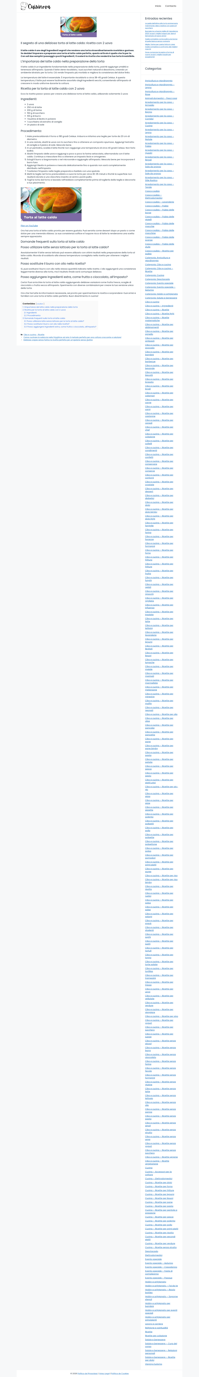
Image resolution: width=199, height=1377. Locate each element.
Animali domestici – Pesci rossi (161, 98)
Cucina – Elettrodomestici (158, 1178)
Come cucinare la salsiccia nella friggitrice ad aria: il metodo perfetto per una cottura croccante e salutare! (72, 337)
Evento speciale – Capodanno (161, 1267)
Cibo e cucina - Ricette (34, 334)
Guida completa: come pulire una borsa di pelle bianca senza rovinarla (161, 40)
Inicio (158, 6)
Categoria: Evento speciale (159, 283)
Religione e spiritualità (156, 1327)
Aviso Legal (104, 1373)
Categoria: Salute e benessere (161, 297)
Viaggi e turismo (153, 1364)
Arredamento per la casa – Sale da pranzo (159, 172)
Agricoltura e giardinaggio (158, 80)
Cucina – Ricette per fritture (159, 1190)
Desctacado (151, 1251)
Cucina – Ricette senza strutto (161, 1247)
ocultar (40, 304)
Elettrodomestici (153, 1255)
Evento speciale (153, 1259)
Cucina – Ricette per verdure (160, 1243)
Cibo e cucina (152, 301)
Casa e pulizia (152, 191)
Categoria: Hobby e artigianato (161, 293)
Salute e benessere (155, 1339)
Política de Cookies (120, 1373)
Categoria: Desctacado (157, 279)
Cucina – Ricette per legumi (159, 1194)
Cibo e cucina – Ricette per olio (161, 714)
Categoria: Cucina (154, 275)
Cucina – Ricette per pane (159, 1202)
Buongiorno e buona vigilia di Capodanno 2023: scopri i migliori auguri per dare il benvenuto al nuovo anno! (161, 33)
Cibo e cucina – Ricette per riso (161, 875)
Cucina (148, 1167)
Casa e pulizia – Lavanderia (159, 201)
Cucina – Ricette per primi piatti (161, 1228)
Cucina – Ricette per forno (159, 1186)
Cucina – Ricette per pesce (159, 1216)
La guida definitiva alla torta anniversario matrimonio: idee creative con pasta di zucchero (161, 25)
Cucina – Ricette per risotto (159, 1232)
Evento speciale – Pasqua (158, 1277)
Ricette (148, 1331)
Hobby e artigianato (155, 1281)
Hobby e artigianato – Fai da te (161, 1285)
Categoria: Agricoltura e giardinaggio (157, 259)
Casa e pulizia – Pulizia (156, 205)
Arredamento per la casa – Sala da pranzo (159, 165)
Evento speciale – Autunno (159, 1263)
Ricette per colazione (156, 1335)
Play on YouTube (29, 225)
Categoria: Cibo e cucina (158, 264)
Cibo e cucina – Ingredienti (159, 305)
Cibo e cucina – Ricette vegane (161, 1157)
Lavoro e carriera (154, 1323)
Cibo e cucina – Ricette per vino (161, 1016)
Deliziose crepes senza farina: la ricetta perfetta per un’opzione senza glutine (58, 340)
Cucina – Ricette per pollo (158, 1224)
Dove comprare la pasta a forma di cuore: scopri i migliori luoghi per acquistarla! (159, 54)
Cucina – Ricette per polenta (160, 1220)
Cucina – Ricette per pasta (159, 1206)
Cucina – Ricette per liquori (159, 1198)
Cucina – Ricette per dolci (158, 1182)
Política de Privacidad (87, 1373)
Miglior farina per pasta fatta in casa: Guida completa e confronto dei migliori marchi (161, 46)
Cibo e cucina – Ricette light (159, 313)
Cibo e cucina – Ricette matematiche (157, 319)
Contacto (170, 6)
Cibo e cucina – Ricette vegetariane (157, 1162)
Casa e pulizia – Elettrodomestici (153, 196)
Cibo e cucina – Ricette (157, 309)
